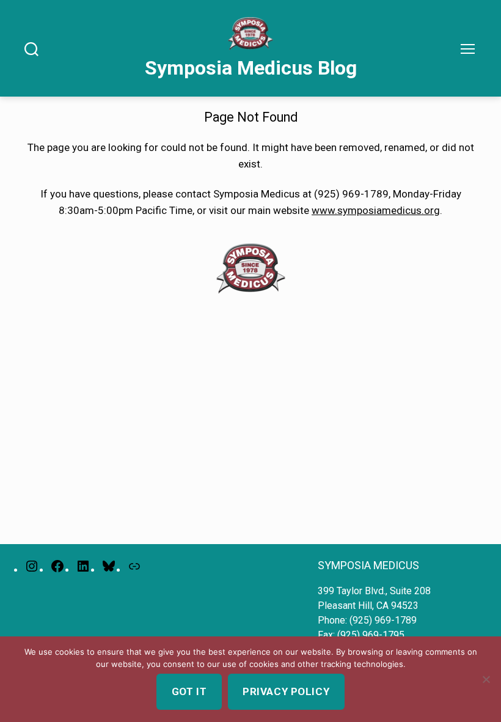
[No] (486, 679)
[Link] (134, 566)
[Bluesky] (108, 566)
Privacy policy (286, 691)
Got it (189, 691)
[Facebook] (57, 566)
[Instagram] (31, 566)
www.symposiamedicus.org (376, 210)
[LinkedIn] (83, 566)
